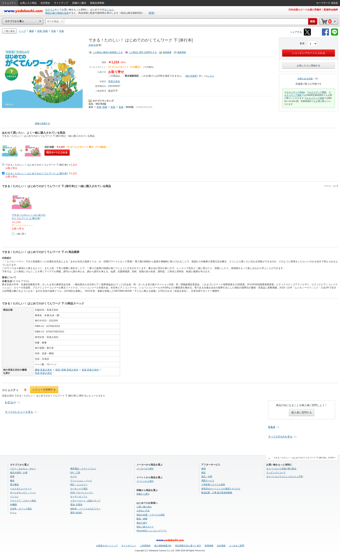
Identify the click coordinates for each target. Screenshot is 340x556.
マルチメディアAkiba (294, 92)
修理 (203, 468)
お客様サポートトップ (107, 545)
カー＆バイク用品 (79, 488)
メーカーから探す (145, 468)
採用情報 (209, 545)
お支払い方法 (143, 510)
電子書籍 (14, 484)
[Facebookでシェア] (325, 35)
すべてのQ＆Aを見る (280, 436)
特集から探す (143, 494)
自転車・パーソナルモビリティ (85, 508)
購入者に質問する (301, 412)
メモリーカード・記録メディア (85, 500)
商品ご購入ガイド (145, 527)
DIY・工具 (75, 472)
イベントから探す (145, 481)
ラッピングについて (276, 472)
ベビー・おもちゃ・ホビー (23, 468)
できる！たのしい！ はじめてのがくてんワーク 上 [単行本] (36, 173)
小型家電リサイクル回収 (213, 484)
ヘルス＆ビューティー (21, 488)
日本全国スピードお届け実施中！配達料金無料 (313, 9)
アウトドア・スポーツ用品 (23, 500)
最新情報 (181, 52)
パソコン (14, 496)
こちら (110, 9)
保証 (203, 472)
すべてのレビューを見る (19, 411)
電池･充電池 (76, 504)
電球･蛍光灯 (76, 512)
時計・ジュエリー (79, 484)
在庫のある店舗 (305, 78)
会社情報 (221, 545)
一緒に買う (20, 234)
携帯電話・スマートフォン (83, 468)
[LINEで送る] (334, 35)
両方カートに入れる (57, 152)
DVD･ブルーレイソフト (81, 492)
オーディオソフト (79, 496)
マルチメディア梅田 (316, 92)
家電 (12, 476)
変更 (151, 13)
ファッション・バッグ (81, 480)
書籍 (91, 104)
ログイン (50, 9)
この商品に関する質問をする (143, 52)
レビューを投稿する (44, 389)
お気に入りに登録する (308, 65)
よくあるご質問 (236, 545)
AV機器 (13, 504)
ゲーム (13, 512)
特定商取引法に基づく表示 (188, 545)
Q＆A (271, 426)
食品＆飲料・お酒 (18, 472)
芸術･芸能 (102, 107)
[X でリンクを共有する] (307, 35)
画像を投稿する (42, 123)
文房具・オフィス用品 (21, 508)
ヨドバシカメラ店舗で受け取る (281, 468)
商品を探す (142, 523)
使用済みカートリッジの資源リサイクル (220, 488)
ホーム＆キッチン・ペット (23, 492)
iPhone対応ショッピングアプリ (152, 530)
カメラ (73, 476)
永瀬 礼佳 (93, 45)
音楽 (113, 107)
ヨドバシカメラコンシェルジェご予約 (284, 476)
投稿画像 (167, 52)
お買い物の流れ (144, 507)
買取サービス (207, 480)
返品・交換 (206, 476)
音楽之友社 (114, 81)
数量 (302, 43)
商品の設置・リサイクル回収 (151, 515)
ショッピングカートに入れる (308, 52)
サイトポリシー (128, 545)
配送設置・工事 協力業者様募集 (216, 492)
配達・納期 (142, 518)
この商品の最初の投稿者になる (107, 52)
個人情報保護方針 (163, 545)
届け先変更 (191, 76)
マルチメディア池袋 (314, 98)
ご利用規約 (145, 545)
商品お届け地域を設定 (57, 13)
